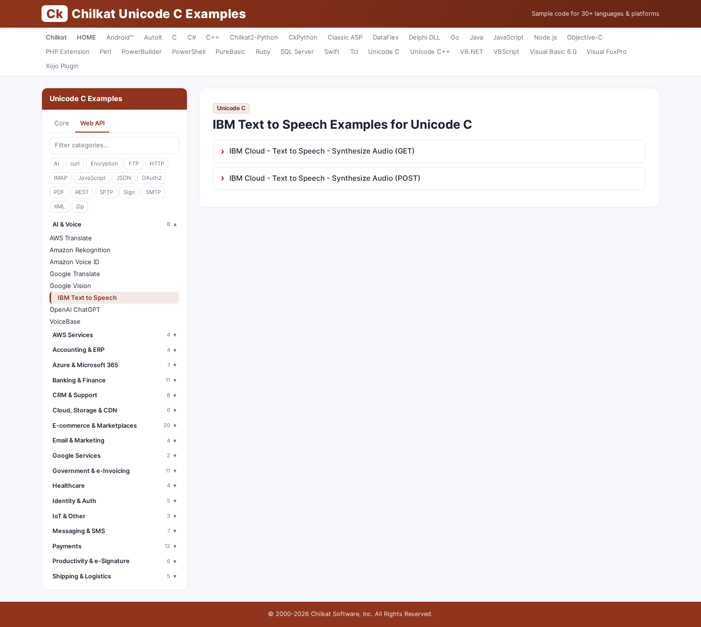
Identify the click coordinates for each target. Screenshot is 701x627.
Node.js (545, 37)
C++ (212, 37)
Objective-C (585, 37)
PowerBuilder (142, 51)
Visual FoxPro (607, 51)
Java (476, 37)
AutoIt (153, 37)
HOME (86, 37)
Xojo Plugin (62, 66)
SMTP (153, 192)
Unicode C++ (430, 51)
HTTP (157, 163)
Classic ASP (345, 37)
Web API (92, 123)
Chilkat (56, 37)
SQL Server (297, 51)
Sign (129, 192)
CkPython (303, 37)
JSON (123, 178)
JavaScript (508, 37)
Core (61, 123)
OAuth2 (152, 178)
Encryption (104, 163)
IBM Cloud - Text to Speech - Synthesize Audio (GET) (322, 150)
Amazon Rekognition (80, 250)
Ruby (263, 51)
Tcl (354, 51)
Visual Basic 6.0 (553, 51)
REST (82, 192)
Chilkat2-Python (254, 37)
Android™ (120, 37)
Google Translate (75, 274)
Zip (80, 206)
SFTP (106, 192)
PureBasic (230, 51)
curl (75, 163)
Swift (332, 51)
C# (191, 37)
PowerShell (189, 51)
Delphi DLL (424, 37)
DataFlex (386, 37)
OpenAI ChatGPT (75, 309)
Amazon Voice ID (74, 262)
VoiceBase (65, 321)
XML (59, 206)
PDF (59, 192)
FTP (134, 163)
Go (455, 37)
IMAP (60, 178)
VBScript (506, 51)
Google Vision (70, 285)
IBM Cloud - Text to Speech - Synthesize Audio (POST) (325, 178)
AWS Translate (71, 238)
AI (56, 163)
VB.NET (471, 51)
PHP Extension (68, 51)
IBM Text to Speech (87, 297)
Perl (105, 51)
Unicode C (384, 51)
